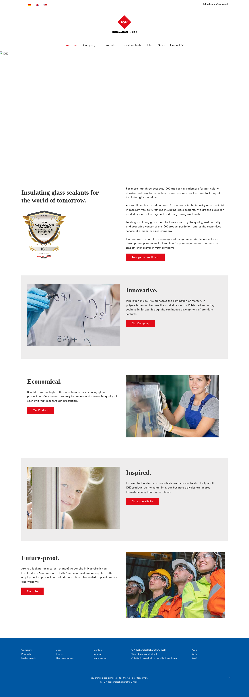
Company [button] (89, 45)
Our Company (140, 323)
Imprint (98, 653)
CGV (194, 657)
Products (26, 653)
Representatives (64, 657)
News (161, 45)
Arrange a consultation (145, 257)
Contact (98, 649)
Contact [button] (175, 45)
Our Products (40, 410)
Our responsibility (142, 501)
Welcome (71, 45)
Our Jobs (32, 591)
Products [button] (110, 45)
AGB (194, 649)
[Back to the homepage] (124, 24)
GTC (194, 653)
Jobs (149, 45)
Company (26, 649)
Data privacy (100, 657)
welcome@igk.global (217, 4)
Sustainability (132, 45)
